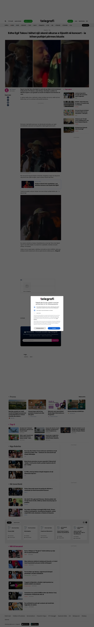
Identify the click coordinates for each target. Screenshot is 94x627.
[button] (47, 313)
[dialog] (47, 313)
